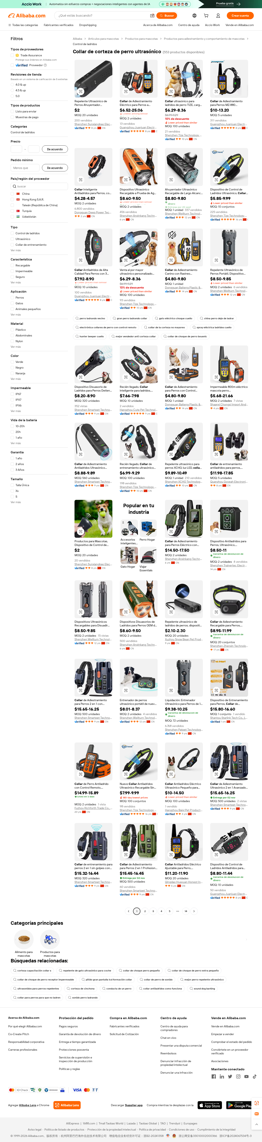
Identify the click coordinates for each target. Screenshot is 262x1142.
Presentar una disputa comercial (181, 1045)
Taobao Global (148, 1123)
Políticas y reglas (69, 1069)
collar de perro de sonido (158, 979)
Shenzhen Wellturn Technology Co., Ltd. (184, 213)
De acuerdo (55, 149)
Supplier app (134, 1105)
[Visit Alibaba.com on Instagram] (238, 1076)
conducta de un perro (118, 988)
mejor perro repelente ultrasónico (204, 979)
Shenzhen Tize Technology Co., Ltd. (184, 135)
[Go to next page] (194, 911)
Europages (190, 1123)
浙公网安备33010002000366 (198, 1135)
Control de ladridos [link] (85, 44)
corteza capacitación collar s (34, 970)
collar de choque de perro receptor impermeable (45, 979)
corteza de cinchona (83, 988)
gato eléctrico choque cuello (175, 318)
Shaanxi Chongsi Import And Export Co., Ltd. (229, 404)
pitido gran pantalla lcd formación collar (109, 979)
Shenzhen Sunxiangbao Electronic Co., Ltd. (93, 124)
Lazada (131, 1123)
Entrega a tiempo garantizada (77, 1042)
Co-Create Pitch (18, 1034)
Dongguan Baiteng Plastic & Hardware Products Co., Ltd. (184, 287)
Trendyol (174, 1123)
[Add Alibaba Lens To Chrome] (67, 1105)
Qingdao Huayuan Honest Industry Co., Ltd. (184, 882)
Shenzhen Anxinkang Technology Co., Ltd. (139, 215)
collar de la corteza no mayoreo (166, 327)
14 (186, 911)
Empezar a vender (222, 1034)
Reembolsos (168, 1053)
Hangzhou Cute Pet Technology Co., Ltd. (139, 409)
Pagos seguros (68, 1026)
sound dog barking (204, 988)
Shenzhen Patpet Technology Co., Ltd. (184, 729)
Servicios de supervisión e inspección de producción (75, 1059)
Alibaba (77, 38)
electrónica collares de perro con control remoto (108, 327)
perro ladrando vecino (92, 318)
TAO (163, 1123)
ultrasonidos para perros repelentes (38, 988)
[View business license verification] (168, 1136)
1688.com (89, 1123)
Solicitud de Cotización (124, 1034)
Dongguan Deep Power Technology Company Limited (93, 212)
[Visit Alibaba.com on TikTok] (254, 1076)
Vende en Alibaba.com (225, 1026)
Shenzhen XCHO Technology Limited (184, 481)
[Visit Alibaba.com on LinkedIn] (221, 1076)
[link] (256, 1103)
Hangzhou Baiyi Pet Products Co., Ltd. (184, 810)
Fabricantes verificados (124, 1026)
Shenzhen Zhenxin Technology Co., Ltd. (229, 645)
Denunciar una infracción (176, 1072)
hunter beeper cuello (92, 336)
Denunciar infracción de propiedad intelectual (175, 1062)
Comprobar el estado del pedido (231, 1042)
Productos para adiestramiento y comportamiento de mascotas (204, 38)
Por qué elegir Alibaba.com (25, 1026)
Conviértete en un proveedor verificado (229, 1051)
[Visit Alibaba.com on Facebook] (213, 1076)
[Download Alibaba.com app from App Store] (210, 1105)
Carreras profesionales (22, 1049)
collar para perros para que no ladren (38, 997)
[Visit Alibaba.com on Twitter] (230, 1076)
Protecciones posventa (74, 1049)
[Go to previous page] (128, 911)
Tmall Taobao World (111, 1123)
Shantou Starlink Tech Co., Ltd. (229, 717)
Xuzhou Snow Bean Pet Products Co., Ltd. (184, 639)
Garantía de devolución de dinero (80, 1034)
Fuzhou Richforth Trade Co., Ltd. (93, 808)
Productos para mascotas (141, 38)
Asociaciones (219, 1061)
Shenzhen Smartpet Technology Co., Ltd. (93, 409)
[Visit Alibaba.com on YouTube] (246, 1076)
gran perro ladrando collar (132, 318)
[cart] (207, 16)
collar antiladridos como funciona (162, 988)
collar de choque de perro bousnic (187, 336)
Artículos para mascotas (103, 38)
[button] (152, 15)
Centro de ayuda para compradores (174, 1028)
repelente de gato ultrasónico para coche (87, 970)
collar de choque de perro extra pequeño (195, 970)
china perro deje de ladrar (219, 318)
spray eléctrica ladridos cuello (214, 327)
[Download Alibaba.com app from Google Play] (240, 1105)
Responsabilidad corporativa (26, 1042)
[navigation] (39, 475)
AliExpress (72, 1123)
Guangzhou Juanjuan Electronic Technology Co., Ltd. (139, 127)
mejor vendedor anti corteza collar (136, 336)
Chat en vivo (168, 1037)
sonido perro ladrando (85, 997)
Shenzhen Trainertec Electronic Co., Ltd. (229, 565)
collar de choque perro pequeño (141, 970)
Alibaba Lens (27, 1105)
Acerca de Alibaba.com (23, 1017)
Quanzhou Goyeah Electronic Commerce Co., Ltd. (229, 481)
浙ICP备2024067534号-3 (235, 1135)
